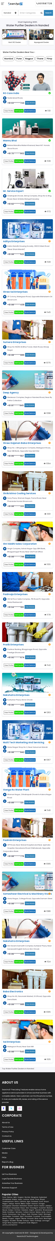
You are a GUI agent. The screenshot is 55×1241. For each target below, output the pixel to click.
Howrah (30, 1206)
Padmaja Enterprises (15, 594)
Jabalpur (48, 1206)
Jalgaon (18, 1218)
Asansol (32, 1212)
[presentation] (4, 35)
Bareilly (4, 1218)
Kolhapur (26, 1221)
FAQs (4, 1157)
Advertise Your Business (12, 1183)
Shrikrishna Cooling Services (19, 493)
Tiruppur (11, 1218)
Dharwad (34, 1214)
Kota (27, 1208)
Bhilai (36, 1218)
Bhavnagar (48, 1218)
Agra (28, 1201)
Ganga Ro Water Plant (16, 789)
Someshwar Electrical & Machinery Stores (27, 893)
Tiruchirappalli (46, 1216)
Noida (4, 1212)
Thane (37, 1199)
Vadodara (24, 1210)
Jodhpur (11, 1204)
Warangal (47, 1214)
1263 (48, 712)
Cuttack (26, 1212)
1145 (48, 312)
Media (4, 1153)
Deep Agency (11, 392)
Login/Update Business (12, 1178)
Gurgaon (21, 1197)
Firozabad (15, 1216)
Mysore (4, 1210)
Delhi (15, 1197)
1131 (49, 110)
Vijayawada (15, 1208)
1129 (48, 261)
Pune (4, 1197)
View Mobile (30, 103)
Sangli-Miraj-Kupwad (10, 1223)
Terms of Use (7, 1127)
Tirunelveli (36, 1216)
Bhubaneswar (48, 1210)
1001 (48, 513)
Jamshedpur (6, 1216)
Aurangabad (6, 1206)
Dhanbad (15, 1206)
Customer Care (8, 1148)
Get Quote (19, 111)
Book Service (30, 111)
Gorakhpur (11, 1212)
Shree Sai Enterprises (15, 291)
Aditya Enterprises (14, 241)
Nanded (19, 1221)
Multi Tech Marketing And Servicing (23, 742)
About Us (6, 1122)
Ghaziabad (28, 1216)
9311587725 (45, 3)
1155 (48, 564)
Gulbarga (38, 1221)
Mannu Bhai (10, 140)
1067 (48, 759)
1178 (48, 614)
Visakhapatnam (8, 1201)
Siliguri (23, 1214)
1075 (48, 362)
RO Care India (11, 93)
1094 (48, 463)
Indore (32, 1199)
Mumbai (27, 1197)
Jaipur (20, 1199)
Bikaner (23, 1218)
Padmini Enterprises (14, 840)
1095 (48, 863)
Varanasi (34, 1204)
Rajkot (28, 1204)
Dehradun (18, 1212)
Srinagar (42, 1204)
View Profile (8, 111)
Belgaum (34, 1223)
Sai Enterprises (11, 1041)
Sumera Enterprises (14, 342)
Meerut (23, 1204)
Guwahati (42, 1208)
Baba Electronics (13, 991)
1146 (48, 810)
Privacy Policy (8, 1131)
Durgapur (5, 1221)
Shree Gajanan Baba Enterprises (22, 443)
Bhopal (42, 1199)
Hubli (28, 1214)
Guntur (4, 1214)
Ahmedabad (6, 1199)
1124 (48, 961)
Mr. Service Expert (13, 191)
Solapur (11, 1210)
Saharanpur (12, 1214)
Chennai (10, 1197)
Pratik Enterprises (13, 644)
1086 (48, 911)
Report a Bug (7, 1162)
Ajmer (43, 1212)
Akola (32, 1221)
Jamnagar (46, 1221)
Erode (28, 1223)
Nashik (17, 1204)
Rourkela (13, 1221)
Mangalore (22, 1223)
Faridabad (34, 1201)
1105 (48, 1059)
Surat (41, 1201)
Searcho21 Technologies (27, 1236)
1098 (48, 413)
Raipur (22, 1208)
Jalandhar (38, 1210)
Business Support (9, 1187)
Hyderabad (43, 1197)
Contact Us (6, 1136)
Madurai (49, 1208)
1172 (48, 211)
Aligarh (31, 1210)
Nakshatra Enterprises (16, 695)
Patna (17, 1201)
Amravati (30, 1218)
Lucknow (26, 1199)
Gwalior (42, 1206)
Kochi (41, 1218)
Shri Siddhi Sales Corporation (20, 543)
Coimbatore (6, 1208)
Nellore (38, 1212)
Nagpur (5, 1204)
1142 (48, 665)
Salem (40, 1214)
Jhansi (48, 1212)
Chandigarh (34, 1208)
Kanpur (46, 1201)
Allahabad (23, 1206)
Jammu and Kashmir (9, 1225)
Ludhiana (22, 1201)
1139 (48, 161)
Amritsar (17, 1210)
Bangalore (34, 1197)
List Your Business (9, 1174)
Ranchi (36, 1206)
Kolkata (14, 1199)
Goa (18, 1214)
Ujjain (22, 1216)
